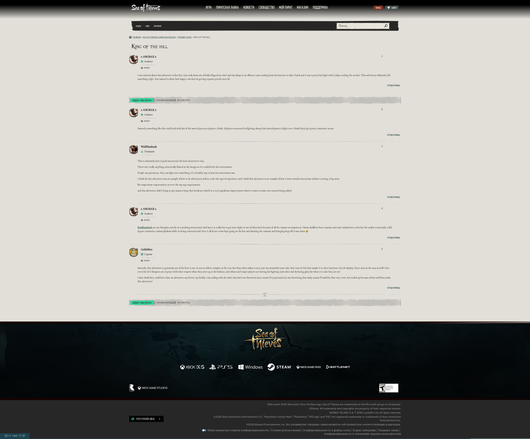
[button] (146, 419)
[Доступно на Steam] (279, 367)
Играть (378, 8)
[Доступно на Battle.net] (337, 367)
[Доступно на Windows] (250, 367)
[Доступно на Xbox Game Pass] (308, 367)
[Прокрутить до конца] (23, 435)
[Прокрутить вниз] (20, 435)
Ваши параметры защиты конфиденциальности (238, 430)
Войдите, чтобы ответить (142, 100)
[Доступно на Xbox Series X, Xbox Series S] (192, 367)
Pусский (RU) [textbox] (145, 419)
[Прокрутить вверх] (9, 435)
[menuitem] (209, 7)
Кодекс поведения (364, 430)
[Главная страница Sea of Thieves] (146, 7)
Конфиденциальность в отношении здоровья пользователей (362, 434)
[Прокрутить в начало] (6, 435)
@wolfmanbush (144, 227)
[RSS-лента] (130, 37)
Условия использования (286, 430)
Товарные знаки (388, 430)
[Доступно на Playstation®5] (221, 367)
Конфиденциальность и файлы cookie (327, 430)
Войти (394, 8)
